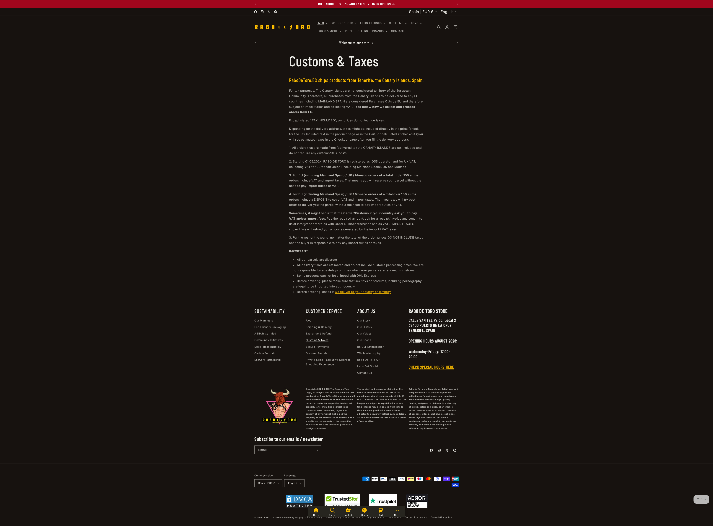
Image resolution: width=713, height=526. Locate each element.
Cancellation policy (441, 517)
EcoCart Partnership (267, 359)
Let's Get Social (367, 366)
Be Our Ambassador (370, 346)
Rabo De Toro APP (369, 359)
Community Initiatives (268, 340)
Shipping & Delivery (319, 327)
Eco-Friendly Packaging (270, 327)
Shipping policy (375, 517)
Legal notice (394, 517)
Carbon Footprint (265, 353)
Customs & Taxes (317, 340)
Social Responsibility (267, 346)
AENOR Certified (265, 333)
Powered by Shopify (292, 517)
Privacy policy (333, 517)
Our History (364, 327)
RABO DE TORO (272, 517)
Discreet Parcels (316, 353)
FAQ (308, 320)
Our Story (363, 320)
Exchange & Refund (319, 333)
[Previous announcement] (256, 4)
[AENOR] (417, 502)
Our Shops (364, 340)
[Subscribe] (317, 449)
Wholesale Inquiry (369, 353)
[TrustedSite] (342, 502)
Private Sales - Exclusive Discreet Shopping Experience (328, 362)
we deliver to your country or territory (363, 292)
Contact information (416, 517)
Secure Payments (317, 346)
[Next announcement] (457, 4)
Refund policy (314, 517)
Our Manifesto (263, 320)
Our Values (364, 333)
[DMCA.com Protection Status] (299, 502)
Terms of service (354, 517)
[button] (322, 23)
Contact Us (364, 372)
